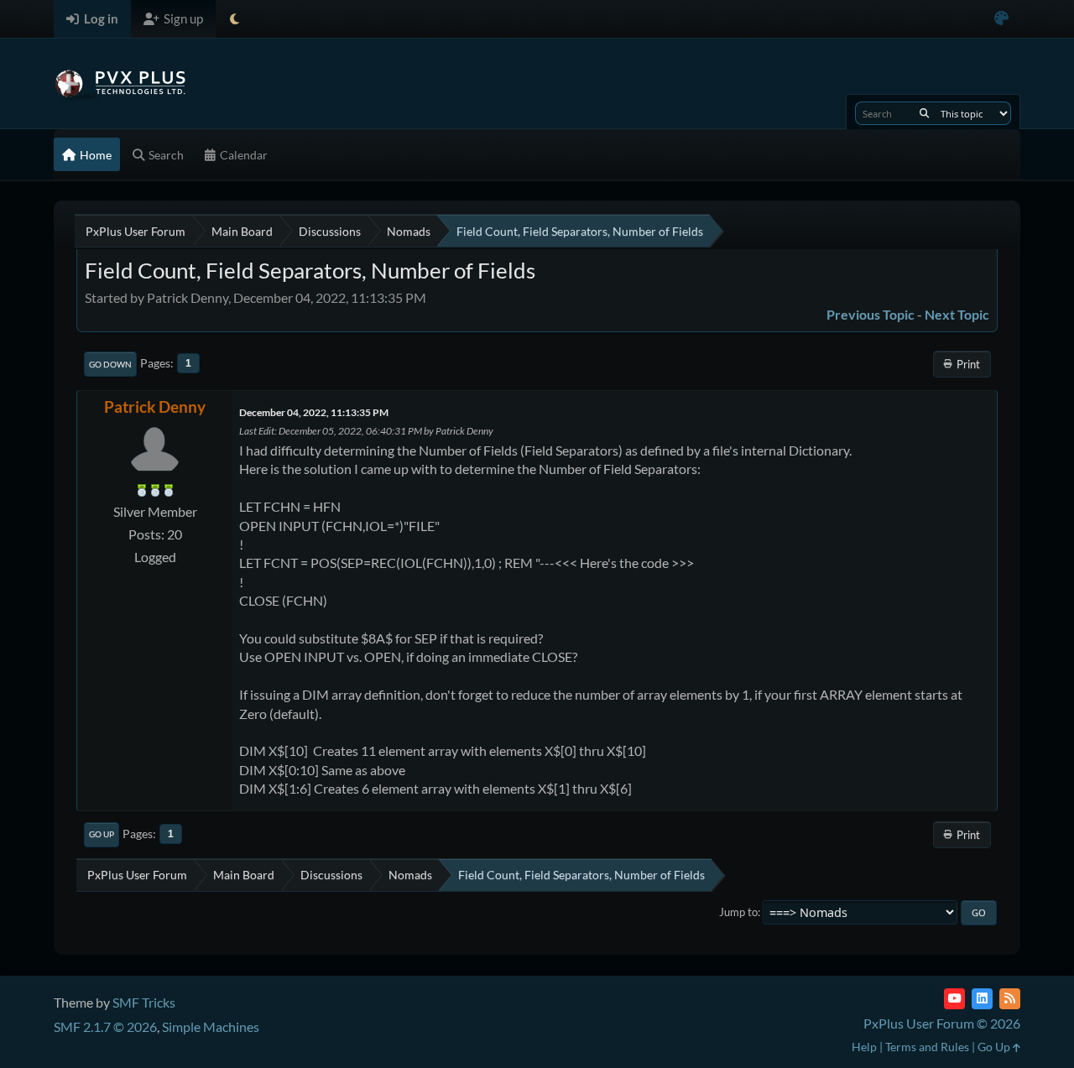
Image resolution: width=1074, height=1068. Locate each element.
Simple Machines (210, 1026)
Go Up (101, 834)
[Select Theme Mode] (234, 19)
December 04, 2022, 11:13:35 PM (313, 412)
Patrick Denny (155, 406)
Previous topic (870, 314)
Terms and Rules (927, 1046)
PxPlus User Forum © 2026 (941, 1023)
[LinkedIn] (982, 998)
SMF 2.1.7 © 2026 (105, 1026)
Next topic (957, 314)
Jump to (738, 912)
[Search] (924, 113)
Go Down (110, 364)
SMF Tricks (143, 1002)
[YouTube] (954, 998)
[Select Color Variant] (1001, 19)
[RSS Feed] (1009, 998)
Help (864, 1046)
